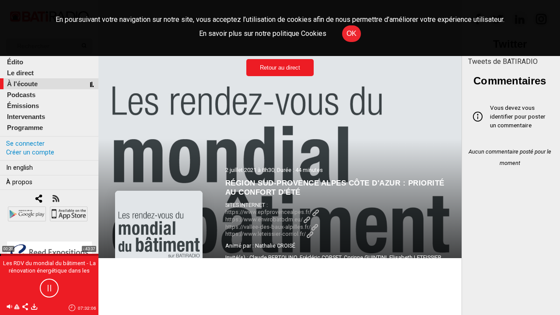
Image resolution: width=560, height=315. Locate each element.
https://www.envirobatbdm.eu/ (264, 219)
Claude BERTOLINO (273, 257)
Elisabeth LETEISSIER (415, 257)
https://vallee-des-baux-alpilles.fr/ (268, 227)
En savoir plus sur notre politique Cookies (262, 33)
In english (19, 168)
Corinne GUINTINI (365, 257)
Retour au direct (280, 67)
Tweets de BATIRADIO (503, 61)
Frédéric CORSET (320, 257)
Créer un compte (30, 152)
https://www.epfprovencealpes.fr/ (268, 212)
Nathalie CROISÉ (275, 245)
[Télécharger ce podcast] (34, 307)
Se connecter (25, 143)
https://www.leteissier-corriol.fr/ (265, 234)
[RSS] (55, 199)
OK (351, 33)
